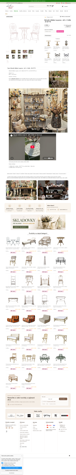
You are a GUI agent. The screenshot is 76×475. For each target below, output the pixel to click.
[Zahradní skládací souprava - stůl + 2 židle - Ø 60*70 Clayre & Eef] (7, 51)
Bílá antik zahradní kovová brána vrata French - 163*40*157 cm (29, 306)
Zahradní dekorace (49, 173)
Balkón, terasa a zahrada (28, 173)
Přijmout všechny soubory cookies (11, 467)
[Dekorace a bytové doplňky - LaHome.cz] (10, 6)
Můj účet (58, 3)
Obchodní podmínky (23, 427)
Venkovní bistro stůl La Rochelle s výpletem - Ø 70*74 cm (60, 248)
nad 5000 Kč (22, 173)
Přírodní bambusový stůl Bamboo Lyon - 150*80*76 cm (59, 345)
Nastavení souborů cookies (37, 430)
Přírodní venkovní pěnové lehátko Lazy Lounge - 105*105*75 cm (43, 326)
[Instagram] (6, 428)
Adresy (34, 427)
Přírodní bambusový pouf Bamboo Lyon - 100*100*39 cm (59, 326)
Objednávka (69, 3)
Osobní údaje (35, 428)
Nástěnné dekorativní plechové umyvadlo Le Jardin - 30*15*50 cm (65, 47)
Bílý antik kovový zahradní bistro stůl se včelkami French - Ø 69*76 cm (28, 287)
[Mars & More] (38, 415)
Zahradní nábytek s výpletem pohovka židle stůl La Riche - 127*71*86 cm (44, 248)
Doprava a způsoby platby (24, 425)
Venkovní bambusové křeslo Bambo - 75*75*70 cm (12, 384)
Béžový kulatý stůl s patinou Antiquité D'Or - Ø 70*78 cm (48, 47)
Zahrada (14, 173)
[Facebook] (9, 428)
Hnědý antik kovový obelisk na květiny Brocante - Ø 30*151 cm (43, 268)
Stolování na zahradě (43, 173)
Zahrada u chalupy (55, 173)
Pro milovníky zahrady (62, 173)
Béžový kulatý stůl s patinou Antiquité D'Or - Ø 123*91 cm (57, 47)
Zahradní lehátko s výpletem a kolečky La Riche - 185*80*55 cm (28, 248)
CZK (50, 5)
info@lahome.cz (20, 3)
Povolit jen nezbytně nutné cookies (11, 470)
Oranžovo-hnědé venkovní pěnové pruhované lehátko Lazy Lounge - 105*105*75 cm (13, 326)
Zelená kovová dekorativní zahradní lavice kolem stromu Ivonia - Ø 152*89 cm (60, 365)
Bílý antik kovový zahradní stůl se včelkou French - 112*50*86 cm (59, 306)
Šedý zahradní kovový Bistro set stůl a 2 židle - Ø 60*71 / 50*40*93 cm (65, 60)
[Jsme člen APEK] (6, 431)
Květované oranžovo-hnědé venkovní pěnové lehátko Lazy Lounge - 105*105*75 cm (29, 326)
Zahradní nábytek (9, 173)
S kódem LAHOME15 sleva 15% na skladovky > (38, 1)
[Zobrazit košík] (63, 6)
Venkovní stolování (36, 173)
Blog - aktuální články (23, 446)
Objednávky (35, 425)
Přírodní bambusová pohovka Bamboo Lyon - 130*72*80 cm (13, 345)
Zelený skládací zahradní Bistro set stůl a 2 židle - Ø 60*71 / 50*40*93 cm (57, 60)
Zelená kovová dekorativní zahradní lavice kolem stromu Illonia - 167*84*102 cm (44, 365)
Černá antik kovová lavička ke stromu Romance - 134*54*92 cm (59, 268)
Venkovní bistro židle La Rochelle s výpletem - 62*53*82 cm (29, 268)
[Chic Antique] (20, 415)
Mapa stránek (22, 443)
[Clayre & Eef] (11, 415)
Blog (20, 445)
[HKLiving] (56, 415)
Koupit (14, 252)
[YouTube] (12, 428)
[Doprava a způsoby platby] (51, 426)
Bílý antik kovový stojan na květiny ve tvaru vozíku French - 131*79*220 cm (44, 306)
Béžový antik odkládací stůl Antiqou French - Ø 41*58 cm (48, 59)
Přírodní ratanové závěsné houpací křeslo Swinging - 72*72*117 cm (28, 384)
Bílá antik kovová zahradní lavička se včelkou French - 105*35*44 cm (13, 306)
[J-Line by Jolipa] (29, 415)
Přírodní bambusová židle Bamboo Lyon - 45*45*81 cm (12, 365)
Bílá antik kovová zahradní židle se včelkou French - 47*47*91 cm (60, 287)
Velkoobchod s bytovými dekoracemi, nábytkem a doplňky (24, 437)
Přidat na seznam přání (65, 16)
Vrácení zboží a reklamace (24, 432)
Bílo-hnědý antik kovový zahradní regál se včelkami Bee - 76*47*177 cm (12, 287)
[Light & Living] (47, 415)
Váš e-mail (43, 396)
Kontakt (21, 428)
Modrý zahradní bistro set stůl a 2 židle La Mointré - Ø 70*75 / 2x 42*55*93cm (13, 248)
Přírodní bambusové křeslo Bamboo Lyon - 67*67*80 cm (28, 345)
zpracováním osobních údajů (51, 401)
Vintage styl (18, 173)
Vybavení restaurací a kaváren (24, 434)
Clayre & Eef (50, 17)
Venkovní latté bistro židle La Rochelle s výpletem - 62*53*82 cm (12, 268)
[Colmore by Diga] (65, 415)
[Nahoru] (69, 456)
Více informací (11, 472)
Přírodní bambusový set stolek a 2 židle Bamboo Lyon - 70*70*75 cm (28, 365)
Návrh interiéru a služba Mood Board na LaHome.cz (25, 441)
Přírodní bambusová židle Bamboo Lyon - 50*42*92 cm (44, 345)
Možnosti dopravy (48, 35)
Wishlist (63, 3)
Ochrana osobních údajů (24, 430)
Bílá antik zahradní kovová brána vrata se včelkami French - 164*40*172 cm (44, 287)
